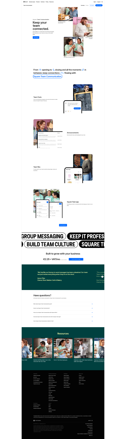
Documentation (36, 406)
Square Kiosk (66, 382)
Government (90, 430)
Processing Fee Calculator (38, 382)
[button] (102, 277)
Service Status (81, 383)
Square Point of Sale (52, 375)
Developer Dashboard (37, 408)
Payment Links (51, 378)
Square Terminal (66, 378)
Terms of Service (90, 425)
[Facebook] (90, 420)
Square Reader (66, 375)
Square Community (82, 380)
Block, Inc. (91, 435)
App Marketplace (52, 397)
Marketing (50, 395)
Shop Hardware (66, 385)
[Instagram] (92, 420)
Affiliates (50, 411)
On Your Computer (36, 378)
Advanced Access (52, 387)
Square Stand (66, 380)
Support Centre (81, 377)
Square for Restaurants (53, 382)
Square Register (66, 377)
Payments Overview (36, 375)
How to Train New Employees (60, 360)
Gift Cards (50, 392)
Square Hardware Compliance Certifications (85, 433)
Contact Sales (81, 378)
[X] (89, 420)
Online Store (51, 377)
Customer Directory (52, 390)
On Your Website (36, 380)
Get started (36, 37)
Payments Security (36, 383)
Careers (50, 408)
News (49, 406)
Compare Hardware (67, 383)
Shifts (50, 388)
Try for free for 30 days (76, 259)
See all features (63, 225)
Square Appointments (52, 385)
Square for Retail (51, 380)
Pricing (80, 375)
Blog (79, 382)
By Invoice (35, 377)
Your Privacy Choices (89, 423)
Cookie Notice (90, 432)
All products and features (53, 400)
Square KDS (51, 383)
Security (91, 428)
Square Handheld (67, 387)
